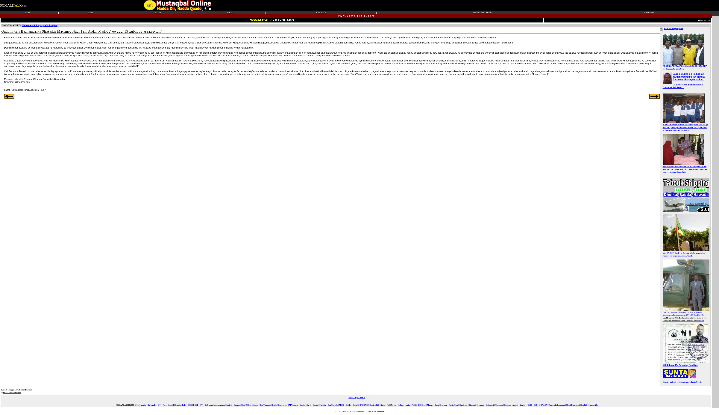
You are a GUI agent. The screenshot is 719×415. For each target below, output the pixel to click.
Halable (401, 405)
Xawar (393, 405)
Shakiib (142, 405)
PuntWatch (453, 405)
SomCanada (333, 405)
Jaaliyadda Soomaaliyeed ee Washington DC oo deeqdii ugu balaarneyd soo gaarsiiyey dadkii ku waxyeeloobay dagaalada (685, 169)
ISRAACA (543, 405)
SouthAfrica (253, 405)
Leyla (274, 405)
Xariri (382, 405)
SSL (535, 405)
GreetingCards (305, 405)
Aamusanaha (219, 405)
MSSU (341, 405)
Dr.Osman (209, 405)
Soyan (315, 405)
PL (413, 405)
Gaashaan (463, 405)
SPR (201, 405)
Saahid (171, 405)
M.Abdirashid (373, 405)
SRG (190, 405)
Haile (355, 405)
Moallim (322, 405)
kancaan (443, 405)
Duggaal (237, 405)
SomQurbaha (180, 405)
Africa (295, 405)
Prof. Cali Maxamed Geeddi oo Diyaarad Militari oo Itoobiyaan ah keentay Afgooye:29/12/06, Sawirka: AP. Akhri (684, 316)
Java (164, 405)
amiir (408, 405)
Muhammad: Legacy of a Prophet (39, 25)
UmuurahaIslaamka (556, 405)
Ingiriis (229, 405)
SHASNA (362, 405)
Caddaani (490, 405)
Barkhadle (152, 405)
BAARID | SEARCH (356, 397)
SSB (417, 405)
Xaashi (522, 405)
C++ (159, 405)
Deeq (437, 405)
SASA (244, 405)
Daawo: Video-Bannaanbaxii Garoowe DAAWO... (683, 86)
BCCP (195, 405)
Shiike (348, 405)
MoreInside (593, 405)
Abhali (515, 405)
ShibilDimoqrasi (573, 405)
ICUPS (529, 405)
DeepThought (265, 405)
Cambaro (499, 405)
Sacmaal (480, 405)
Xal (388, 405)
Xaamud (507, 405)
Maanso (430, 405)
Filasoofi (472, 405)
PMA (290, 405)
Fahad (423, 405)
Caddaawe (282, 405)
